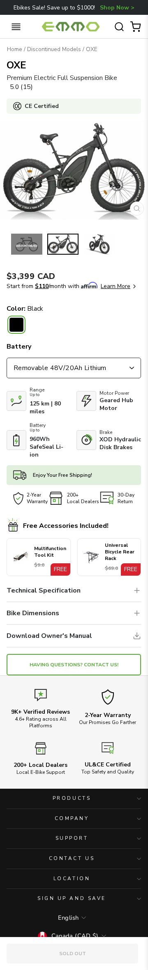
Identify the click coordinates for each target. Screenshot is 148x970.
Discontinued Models (54, 49)
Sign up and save (71, 898)
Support (72, 838)
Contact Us (72, 858)
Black (16, 324)
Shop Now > (117, 8)
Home (14, 49)
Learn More (115, 286)
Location (71, 878)
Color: (25, 308)
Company (72, 818)
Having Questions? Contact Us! (74, 664)
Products (72, 798)
